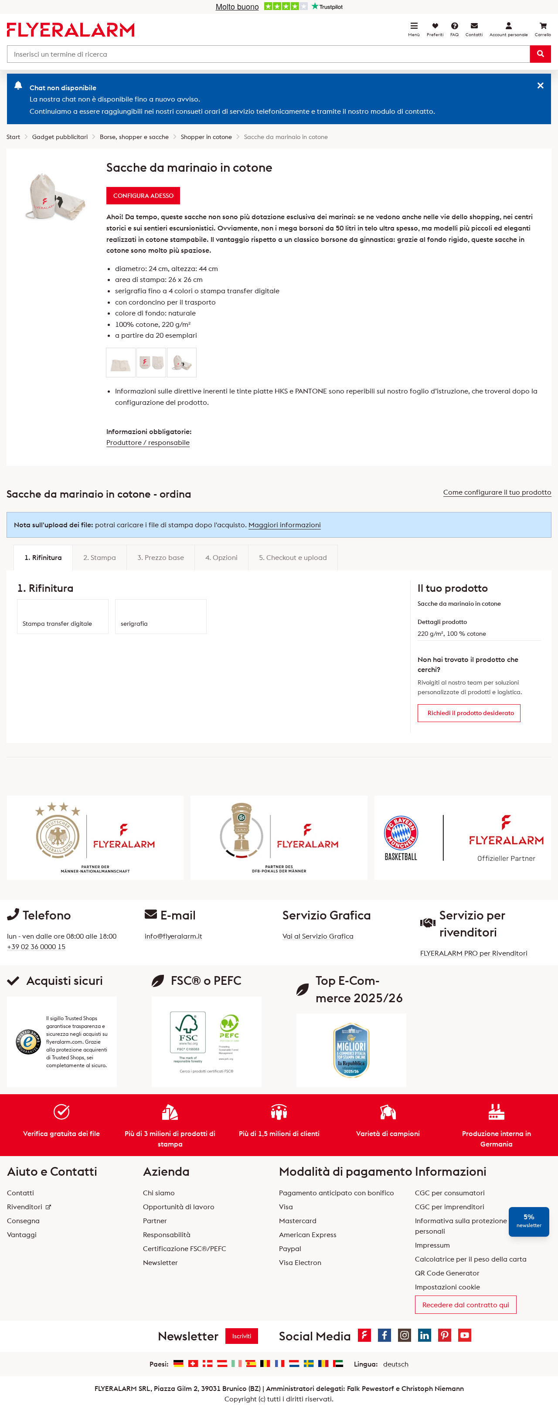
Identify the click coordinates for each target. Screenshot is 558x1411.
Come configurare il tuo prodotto (497, 492)
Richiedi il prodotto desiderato (471, 713)
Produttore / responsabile (148, 442)
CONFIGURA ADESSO (143, 196)
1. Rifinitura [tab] (43, 557)
